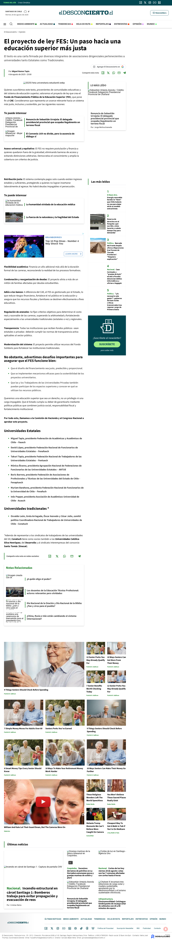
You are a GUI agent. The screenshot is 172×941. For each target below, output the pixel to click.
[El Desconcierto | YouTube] (154, 2)
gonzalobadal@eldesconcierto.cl (93, 938)
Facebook (46, 928)
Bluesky (93, 928)
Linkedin (70, 928)
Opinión (137, 24)
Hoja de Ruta (83, 24)
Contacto (157, 928)
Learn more (71, 254)
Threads (87, 928)
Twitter (52, 928)
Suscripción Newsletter (125, 928)
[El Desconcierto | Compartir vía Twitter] (108, 72)
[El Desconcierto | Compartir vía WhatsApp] (113, 72)
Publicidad (147, 928)
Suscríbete (107, 344)
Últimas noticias (53, 919)
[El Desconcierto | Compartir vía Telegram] (124, 72)
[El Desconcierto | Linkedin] (159, 2)
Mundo (151, 24)
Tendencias (64, 24)
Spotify (75, 928)
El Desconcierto (10, 32)
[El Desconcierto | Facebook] (140, 2)
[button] (159, 13)
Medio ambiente (26, 24)
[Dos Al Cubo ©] (160, 937)
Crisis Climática (24, 2)
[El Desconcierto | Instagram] (149, 2)
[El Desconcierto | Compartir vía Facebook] (103, 72)
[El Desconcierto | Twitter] (145, 2)
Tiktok (81, 928)
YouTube (63, 928)
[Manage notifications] (166, 929)
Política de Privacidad (105, 928)
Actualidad (46, 24)
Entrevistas (120, 24)
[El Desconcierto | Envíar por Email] (119, 72)
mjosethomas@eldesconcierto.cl (42, 938)
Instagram (58, 928)
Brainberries (53, 237)
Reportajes (102, 24)
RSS (138, 928)
